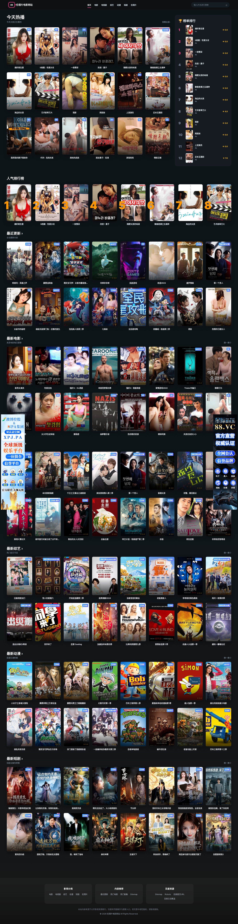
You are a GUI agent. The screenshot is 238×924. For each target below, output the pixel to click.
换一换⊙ (227, 342)
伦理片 (133, 5)
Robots (168, 894)
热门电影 (114, 894)
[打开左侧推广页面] (13, 462)
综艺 (112, 5)
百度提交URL (178, 894)
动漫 (119, 5)
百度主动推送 (169, 898)
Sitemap (133, 894)
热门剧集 (124, 894)
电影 (96, 5)
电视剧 (104, 5)
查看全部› (166, 22)
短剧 (126, 5)
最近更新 (104, 894)
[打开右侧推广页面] (225, 462)
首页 (89, 5)
